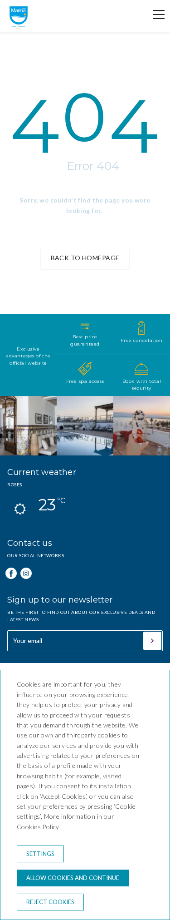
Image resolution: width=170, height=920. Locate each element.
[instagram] (26, 573)
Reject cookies (50, 901)
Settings (40, 853)
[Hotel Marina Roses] (18, 26)
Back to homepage (85, 258)
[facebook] (11, 573)
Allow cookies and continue (72, 877)
